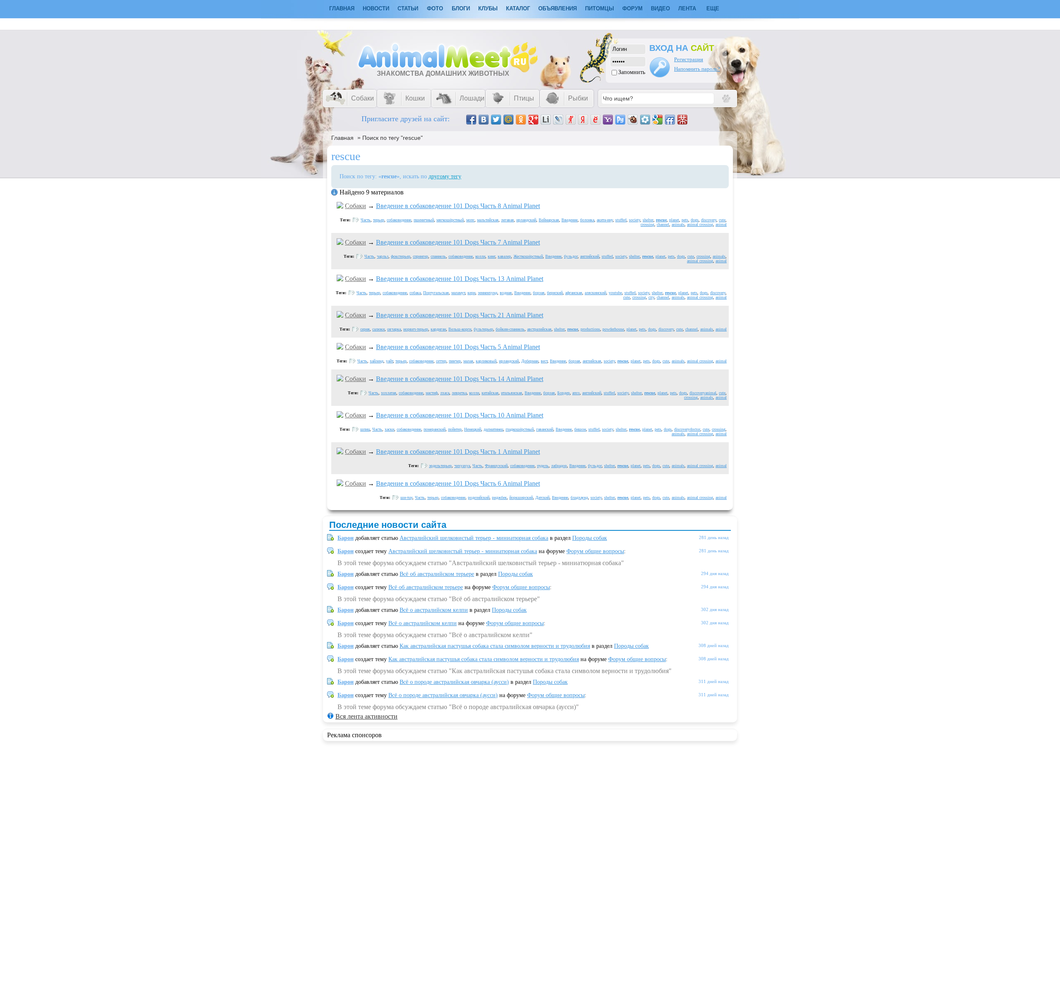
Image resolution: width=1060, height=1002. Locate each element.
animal (721, 224)
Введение (569, 220)
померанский (435, 429)
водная (506, 292)
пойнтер (455, 429)
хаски (389, 429)
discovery (708, 220)
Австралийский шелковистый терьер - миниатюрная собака (474, 538)
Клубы (488, 8)
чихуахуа (462, 465)
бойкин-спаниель (510, 329)
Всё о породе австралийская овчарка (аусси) (454, 682)
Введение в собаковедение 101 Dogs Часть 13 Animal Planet (459, 278)
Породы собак (589, 538)
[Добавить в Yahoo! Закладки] (608, 120)
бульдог (571, 256)
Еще (712, 8)
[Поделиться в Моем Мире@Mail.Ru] (508, 120)
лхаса (444, 393)
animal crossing (700, 224)
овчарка (394, 329)
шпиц (365, 429)
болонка (587, 220)
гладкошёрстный (520, 429)
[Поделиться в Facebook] (471, 120)
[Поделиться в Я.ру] (571, 120)
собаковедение (399, 220)
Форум (632, 8)
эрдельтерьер (440, 465)
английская (592, 361)
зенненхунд (487, 292)
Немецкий (472, 429)
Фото (435, 8)
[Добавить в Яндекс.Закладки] (583, 120)
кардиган (438, 329)
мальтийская (488, 220)
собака (415, 292)
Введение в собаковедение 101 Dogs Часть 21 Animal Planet (459, 315)
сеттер (441, 361)
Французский (496, 465)
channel (663, 224)
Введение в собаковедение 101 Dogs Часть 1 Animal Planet (458, 451)
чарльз (382, 256)
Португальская (436, 292)
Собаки (355, 205)
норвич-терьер (415, 329)
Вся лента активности (366, 716)
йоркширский (521, 497)
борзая (538, 292)
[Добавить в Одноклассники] (521, 120)
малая (468, 361)
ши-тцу (406, 497)
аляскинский (595, 292)
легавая (507, 220)
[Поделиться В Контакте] (484, 120)
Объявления (557, 8)
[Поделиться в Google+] (533, 120)
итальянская (511, 393)
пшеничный (424, 220)
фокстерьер (400, 256)
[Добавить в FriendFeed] (670, 120)
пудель (543, 465)
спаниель (438, 256)
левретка (459, 393)
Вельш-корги (459, 329)
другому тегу (445, 176)
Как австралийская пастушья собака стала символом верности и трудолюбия (495, 646)
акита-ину (605, 220)
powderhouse (613, 329)
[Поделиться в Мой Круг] (645, 120)
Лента (687, 8)
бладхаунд (579, 497)
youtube (615, 292)
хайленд (376, 361)
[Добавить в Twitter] (496, 120)
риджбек (499, 497)
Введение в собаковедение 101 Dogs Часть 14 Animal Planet (459, 378)
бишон (580, 429)
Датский (542, 497)
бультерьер (483, 329)
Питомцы (599, 8)
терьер (378, 220)
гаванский (544, 429)
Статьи (408, 8)
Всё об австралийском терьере (437, 574)
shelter (648, 220)
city (651, 297)
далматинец (493, 429)
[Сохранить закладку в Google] (657, 120)
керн (471, 292)
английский (589, 256)
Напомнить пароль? (697, 69)
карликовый (486, 361)
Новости (376, 8)
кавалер (504, 256)
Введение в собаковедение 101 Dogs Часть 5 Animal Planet (458, 346)
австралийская (539, 329)
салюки (378, 329)
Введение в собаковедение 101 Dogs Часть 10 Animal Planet (459, 415)
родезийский (478, 497)
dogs (695, 220)
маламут (458, 292)
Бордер (563, 393)
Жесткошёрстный (528, 256)
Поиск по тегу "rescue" (392, 137)
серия (365, 329)
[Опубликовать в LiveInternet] (546, 120)
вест (544, 361)
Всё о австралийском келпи (434, 610)
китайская (490, 393)
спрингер (420, 256)
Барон (345, 538)
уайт (389, 361)
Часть (366, 220)
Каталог (518, 8)
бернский (555, 292)
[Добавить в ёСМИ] (595, 120)
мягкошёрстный (450, 220)
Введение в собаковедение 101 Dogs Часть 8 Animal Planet (458, 205)
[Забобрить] (633, 120)
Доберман (529, 361)
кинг (491, 256)
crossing (647, 224)
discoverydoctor (687, 429)
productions (590, 329)
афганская (573, 292)
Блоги (461, 8)
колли (480, 256)
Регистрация (688, 59)
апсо (576, 393)
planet (674, 220)
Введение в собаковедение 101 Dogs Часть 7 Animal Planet (458, 242)
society (634, 220)
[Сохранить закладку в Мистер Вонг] (682, 120)
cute (722, 220)
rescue (661, 220)
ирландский (526, 220)
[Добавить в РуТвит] (620, 120)
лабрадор (559, 465)
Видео (660, 8)
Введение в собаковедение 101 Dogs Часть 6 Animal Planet (458, 483)
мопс (470, 220)
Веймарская (549, 220)
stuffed (620, 220)
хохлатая (388, 393)
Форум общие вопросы (595, 551)
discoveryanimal (702, 393)
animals (678, 224)
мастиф (432, 393)
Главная (342, 137)
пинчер (455, 361)
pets (685, 220)
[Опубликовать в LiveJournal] (558, 120)
